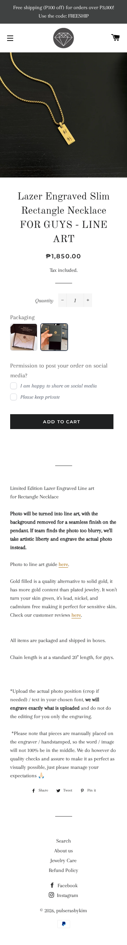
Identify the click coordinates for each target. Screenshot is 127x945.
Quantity (44, 301)
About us (63, 851)
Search (63, 841)
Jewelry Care (63, 860)
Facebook (67, 885)
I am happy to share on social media (58, 386)
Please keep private (40, 397)
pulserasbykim (71, 910)
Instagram (67, 895)
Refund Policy (63, 870)
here (63, 564)
